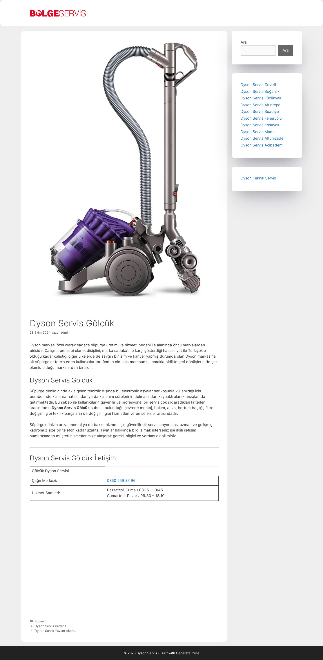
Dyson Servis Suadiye (260, 111)
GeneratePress (188, 653)
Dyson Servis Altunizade (262, 138)
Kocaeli (40, 621)
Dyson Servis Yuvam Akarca (55, 631)
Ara (244, 42)
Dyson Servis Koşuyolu (260, 125)
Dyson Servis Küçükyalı (261, 98)
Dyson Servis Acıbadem (262, 145)
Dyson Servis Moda (258, 132)
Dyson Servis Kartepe (50, 626)
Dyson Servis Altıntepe (260, 105)
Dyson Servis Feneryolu (261, 118)
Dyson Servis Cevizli (258, 84)
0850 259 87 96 (121, 480)
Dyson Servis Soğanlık (260, 91)
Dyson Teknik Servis (258, 178)
